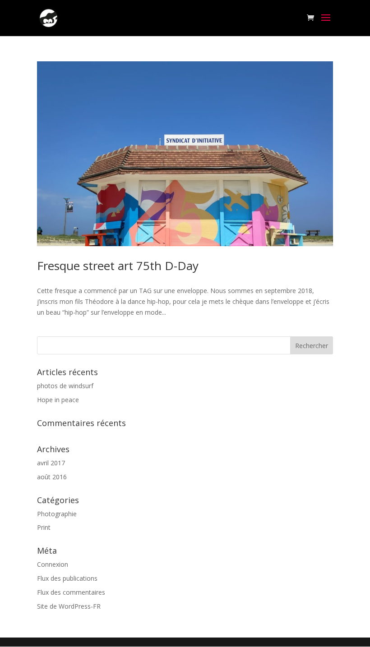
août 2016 (52, 477)
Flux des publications (67, 578)
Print (44, 527)
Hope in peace (58, 399)
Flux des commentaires (71, 592)
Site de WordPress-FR (69, 606)
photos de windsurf (65, 385)
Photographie (57, 513)
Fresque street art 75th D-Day (118, 265)
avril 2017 (51, 463)
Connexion (52, 564)
